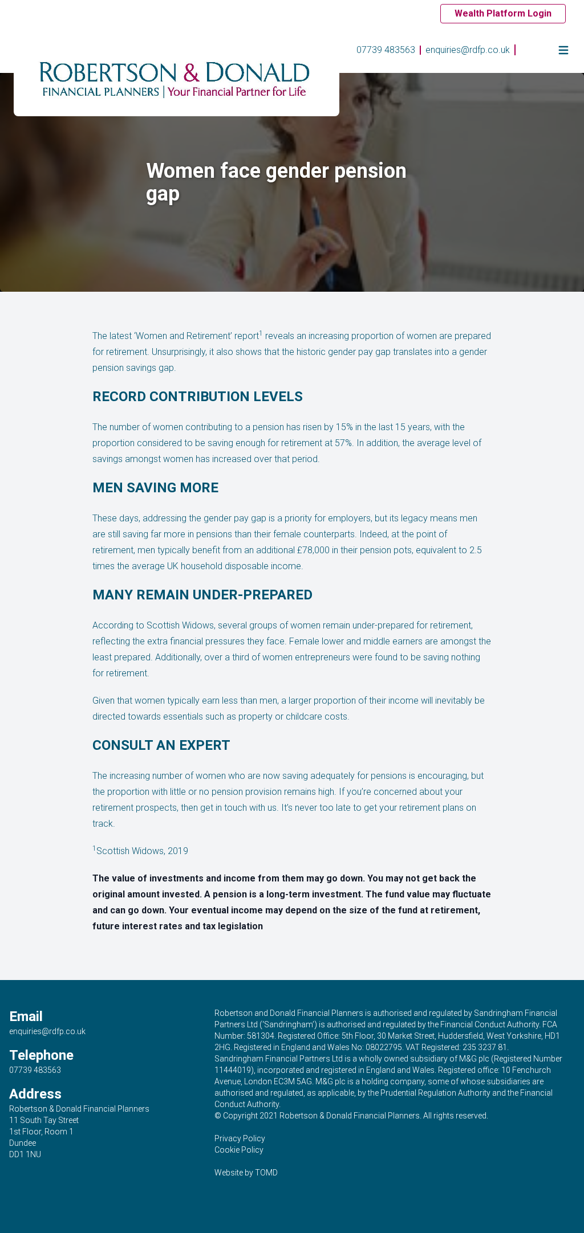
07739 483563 (385, 49)
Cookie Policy (238, 1149)
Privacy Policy (239, 1138)
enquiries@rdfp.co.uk (467, 49)
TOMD (266, 1172)
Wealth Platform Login (503, 13)
